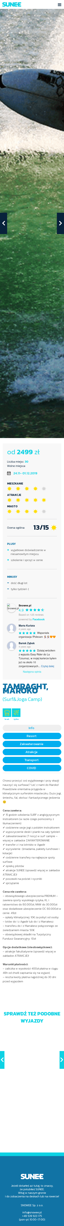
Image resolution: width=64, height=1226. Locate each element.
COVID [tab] (31, 768)
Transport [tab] (31, 760)
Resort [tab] (31, 735)
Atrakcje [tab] (31, 752)
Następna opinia (32, 671)
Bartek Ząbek (27, 643)
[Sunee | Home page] (11, 4)
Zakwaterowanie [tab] (31, 744)
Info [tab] (31, 727)
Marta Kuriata (27, 625)
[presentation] (3, 223)
